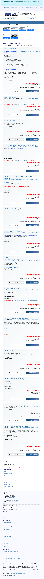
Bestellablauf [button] (6, 529)
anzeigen (15, 501)
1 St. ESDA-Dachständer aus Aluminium (13, 350)
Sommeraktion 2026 (8, 486)
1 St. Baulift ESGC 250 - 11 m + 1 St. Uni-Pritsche (21, 104)
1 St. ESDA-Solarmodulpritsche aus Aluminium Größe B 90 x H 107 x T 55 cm (21, 145)
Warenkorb (40, 9)
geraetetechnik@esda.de (13, 500)
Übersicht (6, 471)
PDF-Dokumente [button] (7, 536)
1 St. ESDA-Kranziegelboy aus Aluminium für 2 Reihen (16, 426)
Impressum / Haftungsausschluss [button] (11, 551)
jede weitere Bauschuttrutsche (11, 288)
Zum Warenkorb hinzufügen (32, 91)
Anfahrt (26, 9)
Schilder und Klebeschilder (9, 477)
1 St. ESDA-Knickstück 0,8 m (10, 120)
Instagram (32, 18)
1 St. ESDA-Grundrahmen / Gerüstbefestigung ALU (16, 318)
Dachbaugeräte (7, 475)
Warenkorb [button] (6, 543)
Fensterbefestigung (8, 328)
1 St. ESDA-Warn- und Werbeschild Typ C (13, 231)
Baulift (5, 482)
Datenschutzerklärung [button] (8, 555)
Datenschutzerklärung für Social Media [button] (12, 558)
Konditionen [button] (6, 533)
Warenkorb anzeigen (8, 465)
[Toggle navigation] (39, 22)
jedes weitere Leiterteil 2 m (10, 97)
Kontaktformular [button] (7, 522)
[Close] (42, 1)
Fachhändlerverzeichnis (34, 467)
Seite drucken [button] (7, 546)
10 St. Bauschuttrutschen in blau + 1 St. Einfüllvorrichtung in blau (25, 300)
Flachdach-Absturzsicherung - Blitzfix (11, 480)
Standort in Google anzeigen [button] (10, 514)
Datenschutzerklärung (9, 4)
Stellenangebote (33, 9)
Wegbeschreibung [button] (8, 526)
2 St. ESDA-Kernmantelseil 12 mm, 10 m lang (14, 405)
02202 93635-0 (13, 18)
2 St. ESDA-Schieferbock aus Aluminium (13, 378)
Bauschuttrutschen (8, 473)
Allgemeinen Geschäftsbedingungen (17, 573)
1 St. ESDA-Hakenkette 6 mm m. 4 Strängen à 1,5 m (16, 208)
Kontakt (40, 7)
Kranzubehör (7, 484)
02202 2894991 (10, 499)
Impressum (6, 7)
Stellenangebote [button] (7, 539)
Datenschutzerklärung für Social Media (30, 7)
